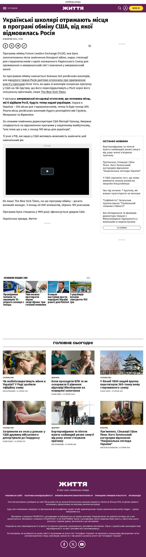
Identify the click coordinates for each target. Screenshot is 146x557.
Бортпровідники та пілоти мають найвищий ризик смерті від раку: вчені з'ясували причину (121, 151)
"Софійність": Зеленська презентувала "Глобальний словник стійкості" (119, 203)
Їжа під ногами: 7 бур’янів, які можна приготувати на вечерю (121, 192)
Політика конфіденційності (39, 496)
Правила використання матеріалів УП (74, 496)
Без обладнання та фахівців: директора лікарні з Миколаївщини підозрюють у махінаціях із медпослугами (120, 217)
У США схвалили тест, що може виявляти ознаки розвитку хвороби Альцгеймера (121, 180)
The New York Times (53, 91)
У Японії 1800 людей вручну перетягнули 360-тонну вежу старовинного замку (120, 384)
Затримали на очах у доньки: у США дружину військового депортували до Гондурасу (24, 434)
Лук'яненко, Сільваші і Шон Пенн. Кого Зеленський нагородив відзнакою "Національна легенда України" (122, 166)
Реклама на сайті (13, 496)
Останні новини (115, 141)
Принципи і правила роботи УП (110, 496)
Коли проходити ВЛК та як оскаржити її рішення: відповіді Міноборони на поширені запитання (69, 386)
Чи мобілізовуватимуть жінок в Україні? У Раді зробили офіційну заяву (24, 384)
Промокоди (135, 496)
